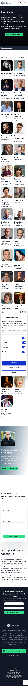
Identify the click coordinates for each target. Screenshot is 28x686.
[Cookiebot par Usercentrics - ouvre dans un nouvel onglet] (20, 312)
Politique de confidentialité (14, 675)
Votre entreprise (7, 521)
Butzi (16, 157)
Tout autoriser (14, 362)
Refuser (14, 372)
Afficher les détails (18, 358)
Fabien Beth (5, 241)
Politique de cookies (14, 677)
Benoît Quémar (6, 114)
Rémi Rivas (5, 390)
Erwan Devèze (19, 222)
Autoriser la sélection (14, 367)
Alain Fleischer (6, 74)
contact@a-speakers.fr (14, 672)
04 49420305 (14, 655)
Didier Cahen (18, 200)
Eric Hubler (5, 222)
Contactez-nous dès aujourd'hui (15, 651)
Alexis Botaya (19, 74)
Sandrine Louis (19, 390)
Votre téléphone (7, 516)
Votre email (6, 510)
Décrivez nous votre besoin (10, 527)
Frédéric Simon (6, 263)
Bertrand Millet (6, 136)
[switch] (24, 342)
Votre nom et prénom (9, 505)
